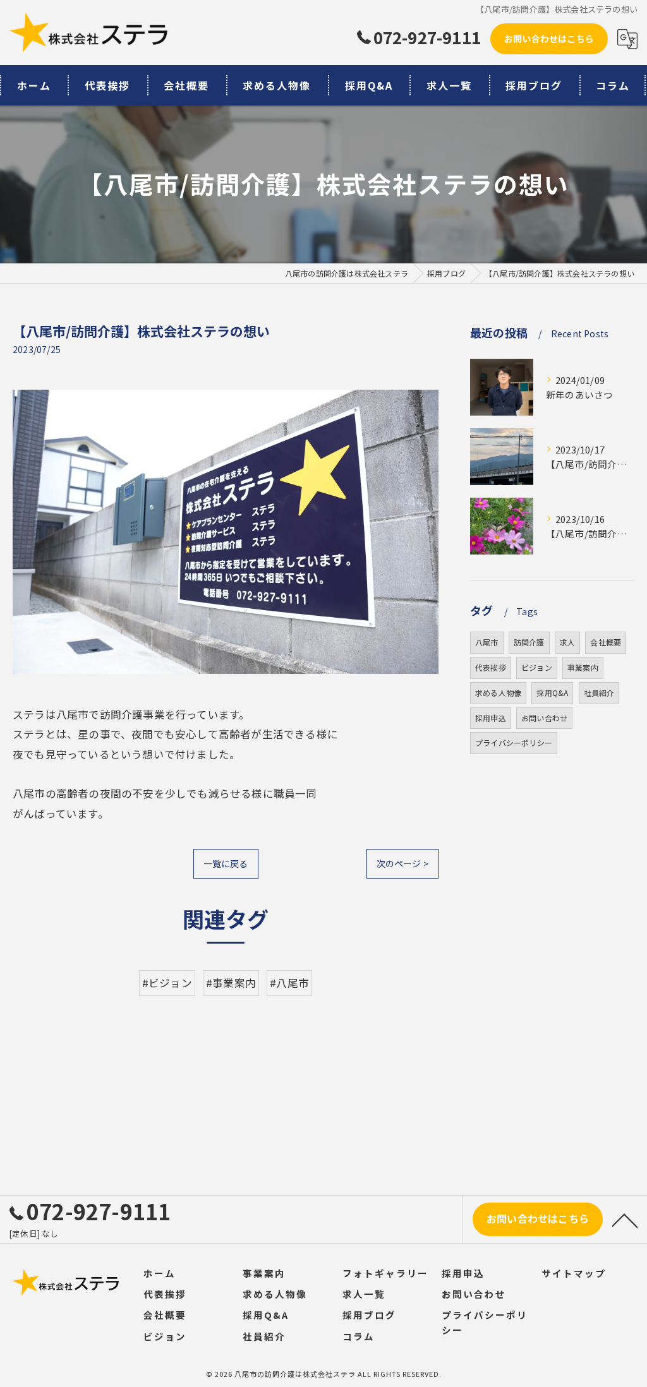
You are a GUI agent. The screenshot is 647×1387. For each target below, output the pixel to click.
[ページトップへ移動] (625, 1219)
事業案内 (582, 667)
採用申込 (490, 717)
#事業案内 (231, 982)
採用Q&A (552, 692)
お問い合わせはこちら (549, 38)
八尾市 (487, 642)
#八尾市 (289, 982)
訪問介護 (529, 642)
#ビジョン (167, 982)
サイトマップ (573, 1273)
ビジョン (536, 667)
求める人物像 (498, 692)
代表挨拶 (490, 667)
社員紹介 (599, 692)
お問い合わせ (544, 717)
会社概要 (605, 642)
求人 (567, 642)
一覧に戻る (225, 863)
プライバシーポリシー (513, 742)
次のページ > (402, 863)
